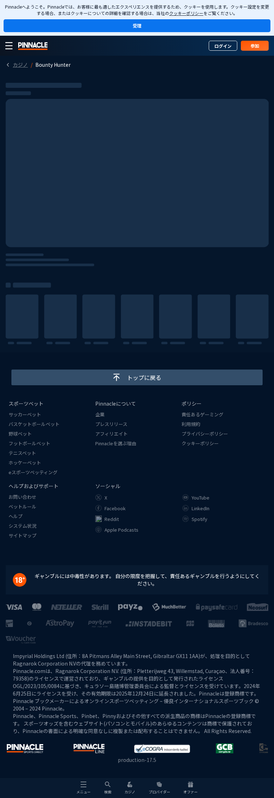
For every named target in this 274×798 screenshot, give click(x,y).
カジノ (20, 64)
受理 (137, 25)
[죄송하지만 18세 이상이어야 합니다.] (23, 580)
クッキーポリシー (186, 13)
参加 (254, 45)
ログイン (223, 46)
